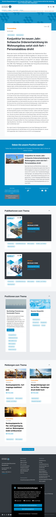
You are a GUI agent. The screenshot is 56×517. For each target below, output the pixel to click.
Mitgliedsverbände (24, 467)
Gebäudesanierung (13, 337)
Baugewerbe (43, 322)
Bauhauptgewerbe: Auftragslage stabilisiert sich (15, 387)
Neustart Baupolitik (37, 311)
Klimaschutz (11, 346)
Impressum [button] (34, 513)
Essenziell (18, 500)
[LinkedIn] (8, 514)
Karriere (22, 472)
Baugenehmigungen (36, 401)
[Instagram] (6, 514)
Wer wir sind (23, 460)
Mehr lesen (10, 330)
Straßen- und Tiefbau (41, 243)
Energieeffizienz (12, 335)
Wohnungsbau (11, 35)
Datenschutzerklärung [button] (24, 513)
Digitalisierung (36, 325)
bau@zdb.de (4, 473)
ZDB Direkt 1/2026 (32, 263)
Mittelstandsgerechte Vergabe (45, 479)
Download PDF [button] (33, 228)
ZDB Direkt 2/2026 (32, 225)
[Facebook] (2, 514)
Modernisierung (12, 349)
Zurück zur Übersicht (28, 449)
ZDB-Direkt (30, 223)
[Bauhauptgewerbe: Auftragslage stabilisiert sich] (15, 373)
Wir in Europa (23, 464)
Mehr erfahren (31, 231)
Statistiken (28, 500)
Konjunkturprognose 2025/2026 (27, 479)
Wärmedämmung (12, 340)
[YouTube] (10, 514)
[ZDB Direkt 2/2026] (14, 227)
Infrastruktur (11, 243)
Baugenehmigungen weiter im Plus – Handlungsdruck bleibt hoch (40, 387)
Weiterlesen (9, 392)
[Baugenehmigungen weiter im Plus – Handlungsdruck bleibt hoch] (40, 373)
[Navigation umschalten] (53, 7)
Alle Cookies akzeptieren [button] (28, 509)
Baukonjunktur (20, 35)
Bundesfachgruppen (25, 466)
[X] (4, 514)
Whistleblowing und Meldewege (46, 493)
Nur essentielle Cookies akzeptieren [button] (28, 505)
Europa (43, 325)
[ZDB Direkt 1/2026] (14, 265)
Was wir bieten (23, 462)
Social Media (36, 500)
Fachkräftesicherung (20, 243)
